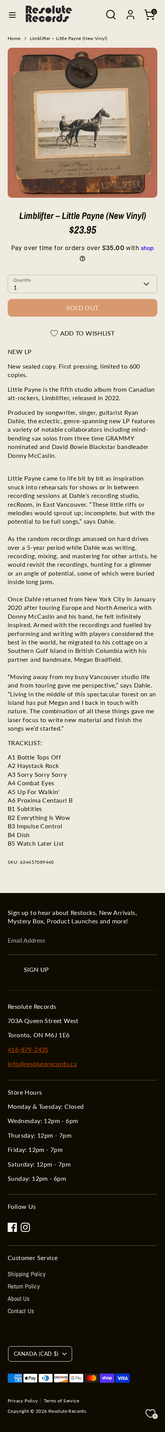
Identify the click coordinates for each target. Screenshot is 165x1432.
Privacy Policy (23, 1401)
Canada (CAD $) (36, 1353)
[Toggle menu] (12, 15)
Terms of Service (61, 1401)
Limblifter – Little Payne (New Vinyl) (68, 38)
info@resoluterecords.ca (42, 1063)
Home (14, 38)
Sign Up (36, 969)
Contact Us (21, 1311)
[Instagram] (25, 1227)
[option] (82, 123)
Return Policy (24, 1286)
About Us (19, 1298)
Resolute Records (67, 1411)
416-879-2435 (28, 1049)
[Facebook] (12, 1227)
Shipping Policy (27, 1274)
